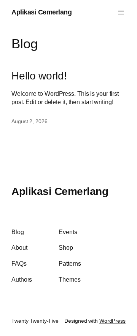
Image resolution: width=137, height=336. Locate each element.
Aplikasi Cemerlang (41, 12)
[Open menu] (121, 12)
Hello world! (39, 76)
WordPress (112, 321)
